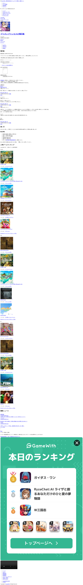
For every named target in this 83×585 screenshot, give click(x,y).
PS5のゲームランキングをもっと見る (7, 319)
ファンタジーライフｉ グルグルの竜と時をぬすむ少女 (11, 181)
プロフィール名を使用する (7, 65)
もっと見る (2, 427)
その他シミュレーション (10, 317)
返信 (1, 95)
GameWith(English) (6, 581)
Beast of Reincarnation (4, 250)
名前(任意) (2, 61)
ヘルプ (4, 571)
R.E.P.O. (2, 404)
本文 (1, 67)
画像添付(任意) (3, 75)
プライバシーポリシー (7, 576)
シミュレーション (8, 166)
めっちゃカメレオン (4, 336)
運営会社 (4, 573)
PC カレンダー (6, 15)
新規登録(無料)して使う (5, 436)
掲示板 (4, 48)
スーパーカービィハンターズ (6, 229)
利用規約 (2, 80)
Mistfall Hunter (3, 299)
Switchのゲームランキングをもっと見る (8, 233)
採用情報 (4, 574)
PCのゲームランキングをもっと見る (7, 408)
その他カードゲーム (9, 217)
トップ (4, 10)
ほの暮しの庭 (3, 164)
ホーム (4, 3)
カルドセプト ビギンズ (5, 215)
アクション (7, 231)
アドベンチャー (8, 200)
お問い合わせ (5, 579)
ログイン (4, 6)
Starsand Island (3, 315)
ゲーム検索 (5, 4)
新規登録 (4, 5)
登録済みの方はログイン (15, 436)
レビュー (4, 47)
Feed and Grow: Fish (4, 387)
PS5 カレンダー (6, 14)
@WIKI (4, 582)
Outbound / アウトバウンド (5, 198)
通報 (10, 93)
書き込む (2, 84)
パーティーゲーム (8, 338)
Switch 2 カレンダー (7, 13)
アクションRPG (8, 183)
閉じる (1, 86)
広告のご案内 (5, 577)
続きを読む (2, 92)
